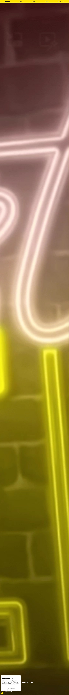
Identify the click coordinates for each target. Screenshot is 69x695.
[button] (2, 693)
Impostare (10, 690)
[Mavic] (8, 1)
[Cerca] (61, 1)
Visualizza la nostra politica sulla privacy (7, 687)
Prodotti (20, 1)
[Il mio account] (63, 1)
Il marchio (47, 1)
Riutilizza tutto (4, 690)
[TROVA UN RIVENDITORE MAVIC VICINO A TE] (58, 1)
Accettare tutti (17, 690)
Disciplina (34, 1)
